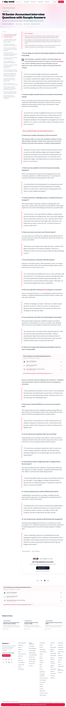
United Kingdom (43, 651)
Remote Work (53, 647)
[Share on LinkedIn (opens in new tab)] (45, 580)
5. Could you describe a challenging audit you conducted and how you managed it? (10, 54)
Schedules (52, 675)
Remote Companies (44, 677)
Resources (47, 1)
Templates (52, 677)
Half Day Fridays (32, 652)
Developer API (61, 666)
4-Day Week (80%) (33, 654)
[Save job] (61, 362)
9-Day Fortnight (32, 650)
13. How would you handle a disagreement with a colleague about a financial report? (9, 88)
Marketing (20, 649)
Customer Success (22, 653)
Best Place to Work (44, 693)
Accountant (59, 61)
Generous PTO (32, 663)
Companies (26, 1)
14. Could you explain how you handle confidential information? (9, 92)
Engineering (20, 645)
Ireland (41, 658)
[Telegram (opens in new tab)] (6, 662)
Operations (20, 656)
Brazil (41, 664)
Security (20, 666)
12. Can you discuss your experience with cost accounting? (10, 84)
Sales (19, 651)
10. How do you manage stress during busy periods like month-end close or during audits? (9, 75)
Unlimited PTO (42, 690)
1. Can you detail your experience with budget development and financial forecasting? (10, 36)
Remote (41, 645)
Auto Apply (40, 1)
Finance (19, 658)
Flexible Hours (32, 657)
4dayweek (5, 643)
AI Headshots (60, 647)
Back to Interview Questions (9, 7)
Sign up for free (41, 568)
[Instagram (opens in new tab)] (9, 659)
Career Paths (53, 673)
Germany (41, 660)
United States (42, 649)
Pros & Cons (33, 1)
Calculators (60, 655)
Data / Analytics (21, 662)
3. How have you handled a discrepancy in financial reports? (10, 45)
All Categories (21, 669)
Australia (41, 662)
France (41, 669)
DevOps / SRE (21, 664)
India (41, 656)
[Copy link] (48, 580)
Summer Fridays (32, 659)
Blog (51, 645)
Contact (59, 664)
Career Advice (53, 655)
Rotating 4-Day (32, 661)
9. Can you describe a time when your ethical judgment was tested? (10, 70)
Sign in (54, 1)
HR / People (20, 660)
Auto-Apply (60, 645)
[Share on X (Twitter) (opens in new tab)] (41, 580)
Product (20, 647)
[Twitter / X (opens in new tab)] (3, 659)
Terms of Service (49, 702)
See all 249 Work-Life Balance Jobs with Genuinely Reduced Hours (37, 373)
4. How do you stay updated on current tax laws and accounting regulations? (10, 49)
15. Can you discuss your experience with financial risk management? (9, 97)
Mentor (46, 289)
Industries (52, 671)
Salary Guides (53, 653)
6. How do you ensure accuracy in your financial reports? (10, 58)
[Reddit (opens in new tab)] (9, 662)
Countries (60, 659)
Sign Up (61, 1)
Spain (41, 666)
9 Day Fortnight (43, 695)
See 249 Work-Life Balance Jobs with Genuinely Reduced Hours (33, 704)
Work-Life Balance (32, 648)
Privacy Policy (42, 702)
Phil (9, 23)
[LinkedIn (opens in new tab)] (6, 659)
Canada (41, 653)
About (59, 662)
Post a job (60, 672)
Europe (41, 647)
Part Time (31, 665)
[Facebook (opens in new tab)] (3, 662)
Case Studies (53, 669)
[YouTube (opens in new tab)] (12, 662)
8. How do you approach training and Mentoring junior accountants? (10, 66)
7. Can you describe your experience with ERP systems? (9, 62)
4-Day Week (31, 646)
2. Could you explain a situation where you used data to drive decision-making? (9, 40)
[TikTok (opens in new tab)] (12, 659)
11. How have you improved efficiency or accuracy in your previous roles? (9, 79)
